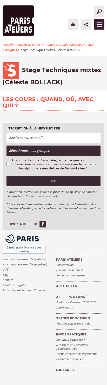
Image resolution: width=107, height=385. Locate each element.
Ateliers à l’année (28, 44)
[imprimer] (73, 24)
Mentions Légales (14, 285)
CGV (5, 269)
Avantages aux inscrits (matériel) (25, 264)
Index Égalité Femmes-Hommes (24, 290)
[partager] (86, 24)
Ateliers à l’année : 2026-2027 (64, 44)
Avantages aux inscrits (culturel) (24, 259)
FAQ (5, 275)
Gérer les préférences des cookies (24, 249)
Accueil (7, 44)
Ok (53, 181)
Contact (8, 280)
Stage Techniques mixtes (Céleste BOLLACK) (51, 50)
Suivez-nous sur (21, 224)
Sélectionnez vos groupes (29, 151)
